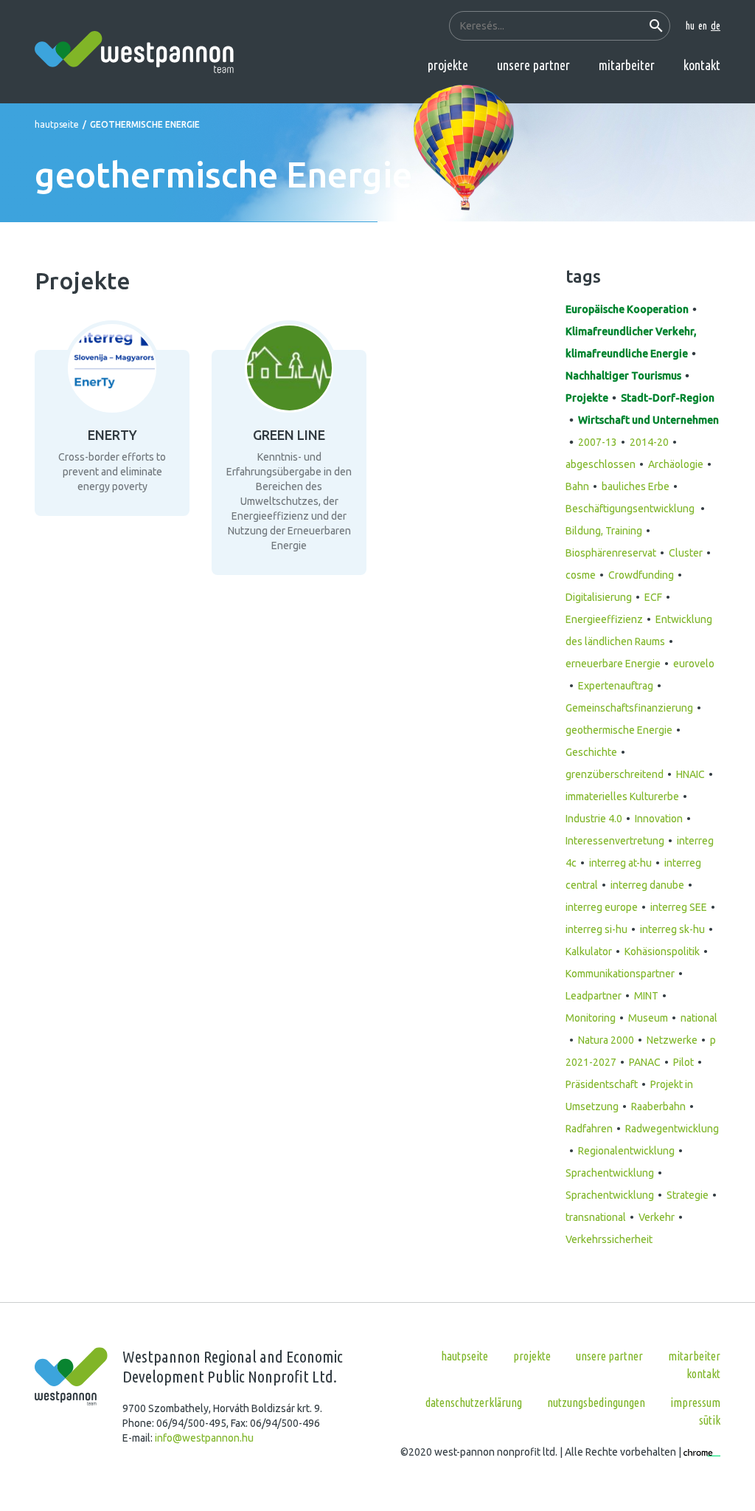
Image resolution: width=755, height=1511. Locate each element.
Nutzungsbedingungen (596, 1402)
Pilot (683, 1062)
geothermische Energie (619, 730)
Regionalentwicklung (626, 1151)
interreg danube (647, 885)
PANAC (645, 1062)
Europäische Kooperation (627, 309)
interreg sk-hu (672, 929)
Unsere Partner (533, 65)
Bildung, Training (604, 531)
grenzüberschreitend (615, 774)
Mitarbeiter (627, 65)
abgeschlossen (601, 464)
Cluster (686, 553)
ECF (653, 597)
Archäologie (675, 464)
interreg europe (602, 907)
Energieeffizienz (604, 619)
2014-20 (649, 442)
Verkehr (657, 1217)
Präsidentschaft (602, 1084)
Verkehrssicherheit (609, 1239)
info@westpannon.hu (204, 1438)
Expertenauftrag (615, 686)
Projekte (448, 65)
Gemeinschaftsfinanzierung (629, 708)
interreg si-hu (596, 929)
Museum (648, 1018)
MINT (646, 996)
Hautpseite (57, 124)
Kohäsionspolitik (662, 951)
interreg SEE (678, 907)
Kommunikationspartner (620, 974)
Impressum (695, 1402)
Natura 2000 (606, 1040)
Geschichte (591, 752)
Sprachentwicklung (610, 1173)
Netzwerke (672, 1040)
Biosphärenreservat (611, 553)
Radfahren (589, 1129)
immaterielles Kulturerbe (622, 796)
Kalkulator (589, 951)
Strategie (688, 1195)
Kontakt (701, 65)
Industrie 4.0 (594, 819)
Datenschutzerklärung (473, 1402)
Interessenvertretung (615, 841)
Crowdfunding (641, 575)
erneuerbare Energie (613, 664)
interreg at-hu (620, 863)
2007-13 (597, 442)
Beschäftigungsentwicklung (631, 508)
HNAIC (690, 774)
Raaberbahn (658, 1106)
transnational (596, 1217)
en (702, 26)
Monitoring (591, 1018)
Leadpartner (594, 996)
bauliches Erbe (635, 486)
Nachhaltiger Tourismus (623, 376)
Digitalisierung (599, 597)
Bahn (577, 486)
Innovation (659, 819)
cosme (581, 575)
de (715, 26)
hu (690, 26)
